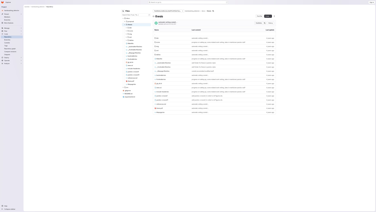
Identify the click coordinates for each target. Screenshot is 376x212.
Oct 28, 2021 (172, 24)
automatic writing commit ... (167, 22)
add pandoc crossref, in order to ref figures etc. (207, 96)
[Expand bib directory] (126, 28)
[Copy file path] (213, 11)
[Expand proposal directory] (124, 21)
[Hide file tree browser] (123, 11)
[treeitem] (136, 18)
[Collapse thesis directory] (124, 24)
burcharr (160, 24)
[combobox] (136, 14)
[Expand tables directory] (126, 40)
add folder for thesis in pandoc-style (204, 63)
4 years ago (270, 38)
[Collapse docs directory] (123, 18)
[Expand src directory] (123, 87)
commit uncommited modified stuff (203, 71)
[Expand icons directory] (126, 31)
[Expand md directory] (126, 37)
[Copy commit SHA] (264, 23)
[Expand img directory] (126, 34)
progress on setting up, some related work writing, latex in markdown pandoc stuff (218, 42)
